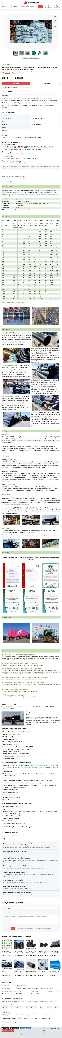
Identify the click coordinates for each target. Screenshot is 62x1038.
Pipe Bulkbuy (17, 1022)
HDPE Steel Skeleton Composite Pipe (26, 767)
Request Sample (26, 87)
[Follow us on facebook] (49, 1028)
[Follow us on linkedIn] (44, 1030)
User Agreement (39, 1034)
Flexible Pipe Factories (8, 1015)
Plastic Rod (5, 1007)
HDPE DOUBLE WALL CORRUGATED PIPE (9, 991)
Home (3, 11)
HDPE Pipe (14, 765)
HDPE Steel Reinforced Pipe (25, 765)
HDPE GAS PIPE (49, 988)
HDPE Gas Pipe (13, 767)
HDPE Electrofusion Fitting (39, 765)
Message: (7, 916)
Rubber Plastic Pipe (23, 1018)
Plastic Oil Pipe (34, 1018)
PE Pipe (57, 1007)
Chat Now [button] (47, 83)
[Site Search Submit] (40, 6)
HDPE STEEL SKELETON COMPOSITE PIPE (38, 988)
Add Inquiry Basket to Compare (31, 58)
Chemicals (8, 11)
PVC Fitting (45, 767)
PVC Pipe (39, 767)
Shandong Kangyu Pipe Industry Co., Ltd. (14, 72)
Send (13, 928)
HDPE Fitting (49, 765)
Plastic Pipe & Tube (26, 11)
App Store (5, 1028)
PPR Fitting (6, 767)
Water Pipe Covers (7, 1022)
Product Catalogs (23, 985)
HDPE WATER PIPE (6, 988)
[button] (2, 2)
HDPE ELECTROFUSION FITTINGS (54, 991)
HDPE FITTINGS (34, 991)
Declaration (47, 1034)
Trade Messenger (25, 1028)
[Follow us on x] (52, 1028)
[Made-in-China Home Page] (31, 2)
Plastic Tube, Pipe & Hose (17, 1007)
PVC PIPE (18, 991)
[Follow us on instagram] (54, 1028)
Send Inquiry (15, 83)
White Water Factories (35, 1015)
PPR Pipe (55, 765)
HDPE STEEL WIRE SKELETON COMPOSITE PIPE (23, 988)
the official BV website (36, 707)
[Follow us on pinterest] (58, 1028)
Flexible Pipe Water (46, 1018)
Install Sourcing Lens (9, 1030)
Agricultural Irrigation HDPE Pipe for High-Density (31, 973)
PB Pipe (42, 1007)
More (3, 1025)
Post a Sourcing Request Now (43, 928)
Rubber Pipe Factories (21, 1015)
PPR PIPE (4, 993)
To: (9, 912)
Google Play (14, 1028)
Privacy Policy (54, 1034)
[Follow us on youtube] (56, 1028)
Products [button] (15, 6)
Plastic (3, 971)
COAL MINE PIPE (35, 993)
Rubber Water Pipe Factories (9, 1018)
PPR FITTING (19, 993)
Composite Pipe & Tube (31, 1007)
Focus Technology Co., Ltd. (20, 1034)
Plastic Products (16, 11)
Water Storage (46, 1015)
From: (8, 908)
